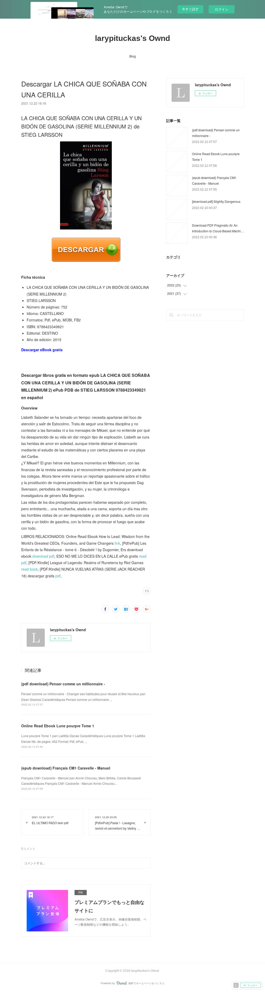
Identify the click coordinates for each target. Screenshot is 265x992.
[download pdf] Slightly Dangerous (216, 201)
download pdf (43, 556)
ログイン (221, 9)
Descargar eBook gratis (42, 349)
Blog (132, 56)
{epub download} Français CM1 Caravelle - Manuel (65, 768)
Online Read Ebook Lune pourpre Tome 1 (57, 725)
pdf (58, 575)
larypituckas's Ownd (132, 38)
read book (29, 569)
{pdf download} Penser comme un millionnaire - (63, 683)
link (117, 543)
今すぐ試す (190, 8)
